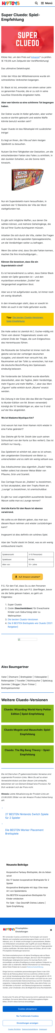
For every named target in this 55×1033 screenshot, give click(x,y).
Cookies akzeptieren (27, 1009)
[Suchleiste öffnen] (36, 3)
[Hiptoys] (10, 3)
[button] (51, 930)
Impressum (43, 1029)
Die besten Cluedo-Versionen (23, 619)
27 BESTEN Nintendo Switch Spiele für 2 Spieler (26, 816)
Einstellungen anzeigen (27, 1023)
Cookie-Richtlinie (14, 1029)
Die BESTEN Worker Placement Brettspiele (24, 831)
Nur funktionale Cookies (27, 1016)
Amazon (35, 57)
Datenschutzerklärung (30, 1029)
